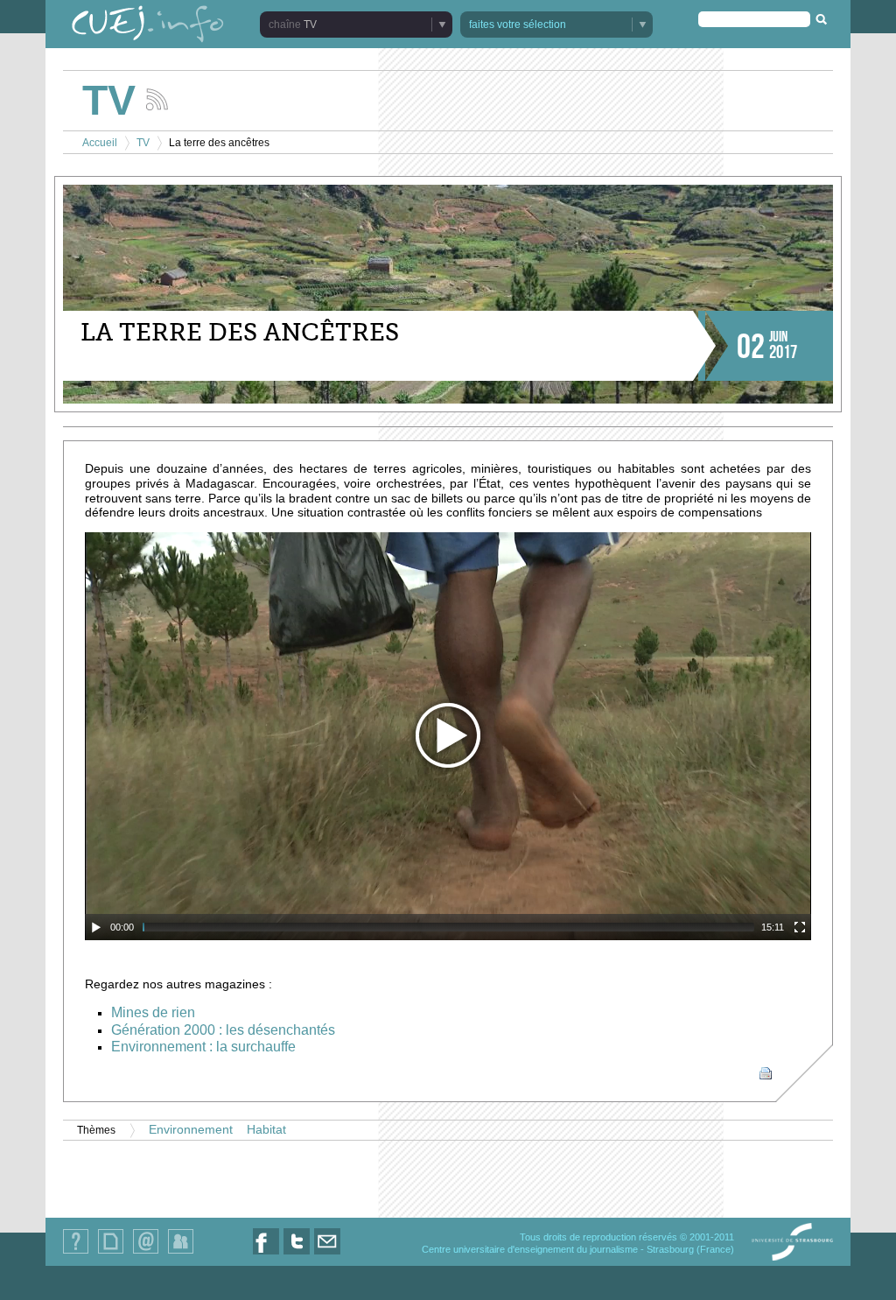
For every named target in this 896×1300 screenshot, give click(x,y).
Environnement (191, 1129)
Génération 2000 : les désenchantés (223, 1029)
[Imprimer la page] (766, 1072)
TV (143, 143)
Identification (180, 1253)
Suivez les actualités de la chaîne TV (157, 99)
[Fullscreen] (800, 927)
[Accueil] (148, 25)
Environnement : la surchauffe (203, 1046)
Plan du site (110, 1253)
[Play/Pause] (96, 927)
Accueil (99, 143)
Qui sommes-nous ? (75, 1253)
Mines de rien (153, 1012)
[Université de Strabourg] (792, 1243)
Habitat (266, 1129)
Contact (145, 1253)
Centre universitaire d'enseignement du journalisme (530, 1249)
